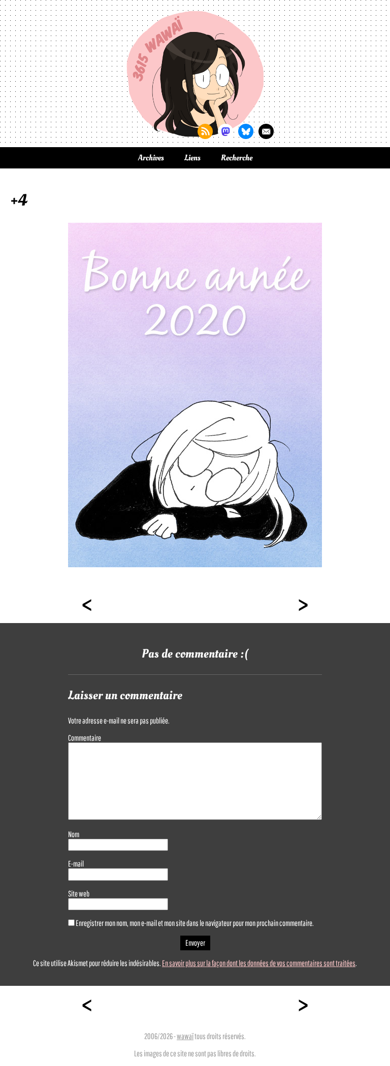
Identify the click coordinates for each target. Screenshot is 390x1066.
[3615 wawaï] (195, 73)
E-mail (76, 863)
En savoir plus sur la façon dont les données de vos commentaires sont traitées (258, 963)
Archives (151, 157)
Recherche (236, 157)
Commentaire (84, 737)
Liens (192, 157)
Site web (78, 893)
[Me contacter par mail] (266, 131)
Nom (73, 834)
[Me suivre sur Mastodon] (225, 131)
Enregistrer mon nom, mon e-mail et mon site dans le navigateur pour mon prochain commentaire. (195, 922)
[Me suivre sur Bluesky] (245, 131)
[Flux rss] (205, 131)
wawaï (185, 1036)
